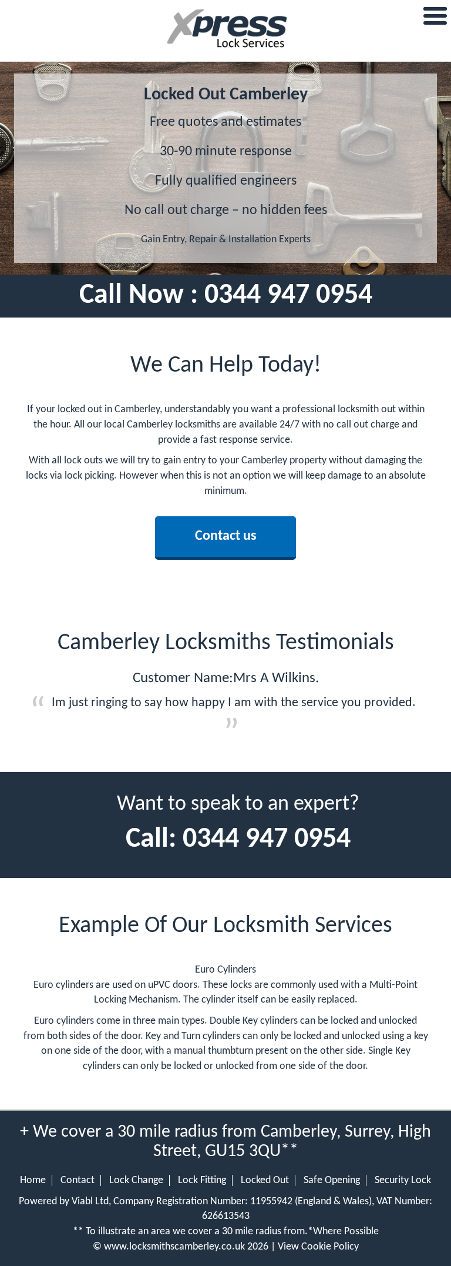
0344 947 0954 (288, 296)
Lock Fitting (202, 1180)
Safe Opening (332, 1180)
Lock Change (136, 1180)
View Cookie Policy (318, 1246)
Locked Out (265, 1180)
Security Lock (403, 1180)
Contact (77, 1180)
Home (33, 1180)
